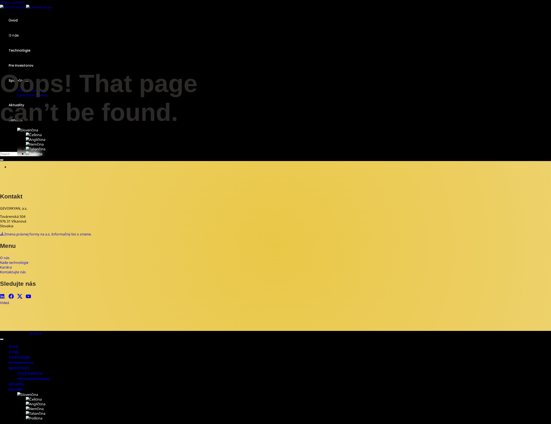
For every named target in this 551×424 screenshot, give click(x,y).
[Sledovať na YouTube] (28, 296)
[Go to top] (1, 339)
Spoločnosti (19, 368)
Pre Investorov (21, 65)
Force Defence (29, 373)
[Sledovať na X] (19, 296)
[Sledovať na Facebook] (11, 296)
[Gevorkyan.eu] (26, 7)
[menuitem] (27, 130)
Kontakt (16, 389)
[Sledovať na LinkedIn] (2, 296)
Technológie (19, 357)
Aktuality (16, 384)
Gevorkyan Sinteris (33, 378)
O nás (14, 351)
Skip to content (12, 2)
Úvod (13, 20)
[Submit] (1, 160)
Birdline (35, 333)
